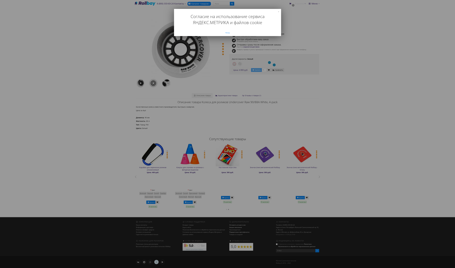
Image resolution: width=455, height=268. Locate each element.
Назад (227, 33)
